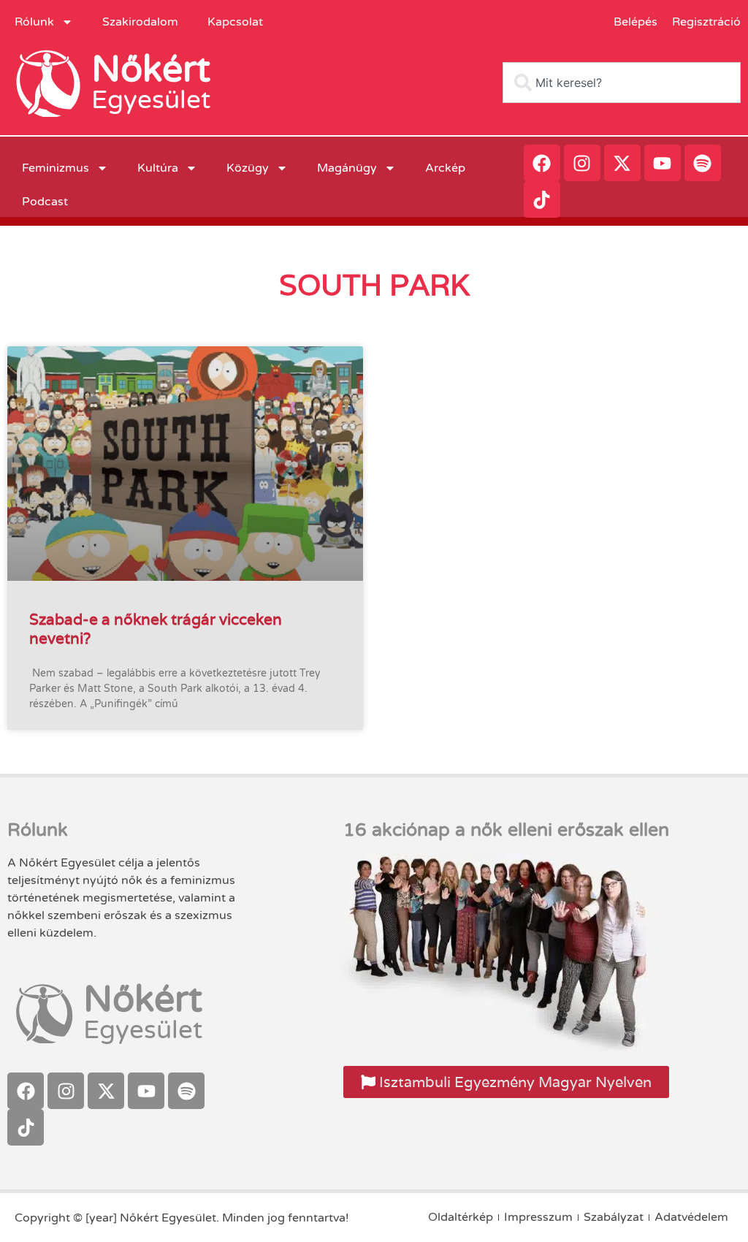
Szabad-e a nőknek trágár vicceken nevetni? (155, 628)
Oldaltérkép (460, 1217)
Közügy (247, 168)
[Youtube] (662, 163)
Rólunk (34, 22)
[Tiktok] (542, 199)
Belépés (635, 22)
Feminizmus (55, 168)
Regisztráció (706, 22)
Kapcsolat (235, 22)
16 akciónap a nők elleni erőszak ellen (506, 830)
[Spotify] (702, 163)
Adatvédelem (691, 1217)
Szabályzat (614, 1217)
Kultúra (157, 168)
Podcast (45, 201)
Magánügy (347, 168)
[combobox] (622, 82)
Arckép (445, 168)
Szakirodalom (140, 22)
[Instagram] (582, 163)
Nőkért (150, 69)
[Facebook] (542, 163)
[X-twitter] (622, 163)
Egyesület (150, 100)
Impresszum (538, 1217)
